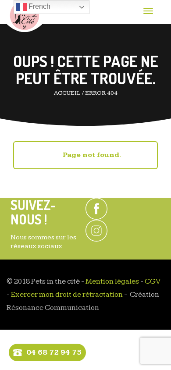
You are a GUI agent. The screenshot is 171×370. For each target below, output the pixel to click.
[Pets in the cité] (24, 16)
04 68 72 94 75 (54, 352)
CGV (152, 281)
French (38, 6)
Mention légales (112, 281)
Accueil (67, 92)
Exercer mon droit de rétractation (67, 294)
